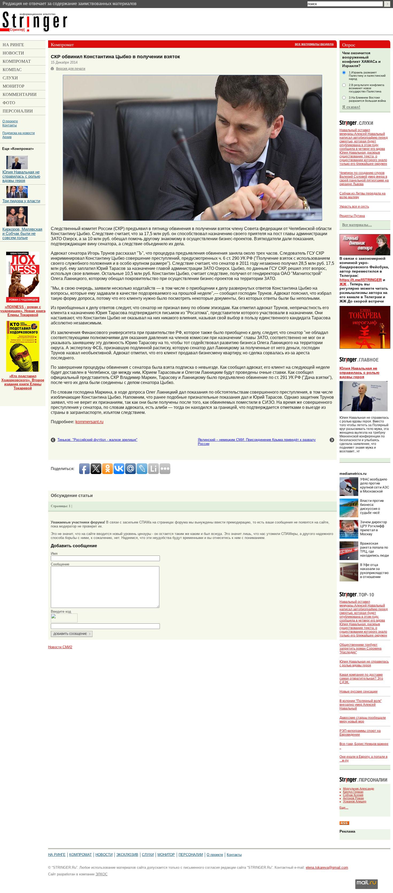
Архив (6, 137)
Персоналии (191, 855)
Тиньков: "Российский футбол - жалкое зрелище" (97, 440)
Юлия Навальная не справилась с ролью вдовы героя (359, 372)
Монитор (166, 855)
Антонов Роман (353, 798)
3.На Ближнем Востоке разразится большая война (367, 99)
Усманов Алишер (354, 801)
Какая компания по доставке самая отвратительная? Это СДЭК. (361, 678)
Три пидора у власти (21, 201)
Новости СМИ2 (60, 647)
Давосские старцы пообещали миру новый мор (363, 719)
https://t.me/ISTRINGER (361, 280)
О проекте (10, 121)
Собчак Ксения (353, 795)
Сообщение (60, 564)
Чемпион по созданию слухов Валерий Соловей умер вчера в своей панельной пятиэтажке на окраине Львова (364, 178)
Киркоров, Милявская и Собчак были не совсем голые (22, 233)
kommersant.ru (89, 421)
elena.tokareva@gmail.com (327, 867)
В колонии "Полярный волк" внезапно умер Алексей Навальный (361, 704)
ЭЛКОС (101, 874)
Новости (104, 855)
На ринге (57, 855)
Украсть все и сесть (354, 206)
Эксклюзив (127, 855)
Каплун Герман (353, 791)
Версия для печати (70, 69)
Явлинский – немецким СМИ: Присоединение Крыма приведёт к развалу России (257, 442)
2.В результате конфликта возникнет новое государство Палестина (366, 88)
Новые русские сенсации (358, 691)
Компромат (80, 855)
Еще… (344, 807)
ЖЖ (343, 284)
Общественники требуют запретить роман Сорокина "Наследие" (361, 648)
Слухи (148, 855)
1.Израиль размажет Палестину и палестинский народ (367, 75)
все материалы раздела (314, 44)
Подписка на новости (18, 133)
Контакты (9, 125)
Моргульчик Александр (358, 788)
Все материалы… (357, 225)
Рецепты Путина (352, 216)
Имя (54, 554)
